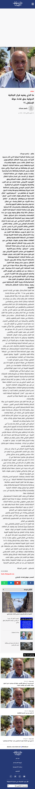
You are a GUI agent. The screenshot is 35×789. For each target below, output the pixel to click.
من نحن (17, 758)
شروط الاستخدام (17, 763)
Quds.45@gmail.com (7, 574)
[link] (11, 776)
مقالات (32, 91)
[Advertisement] (17, 27)
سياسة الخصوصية (17, 767)
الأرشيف (17, 771)
